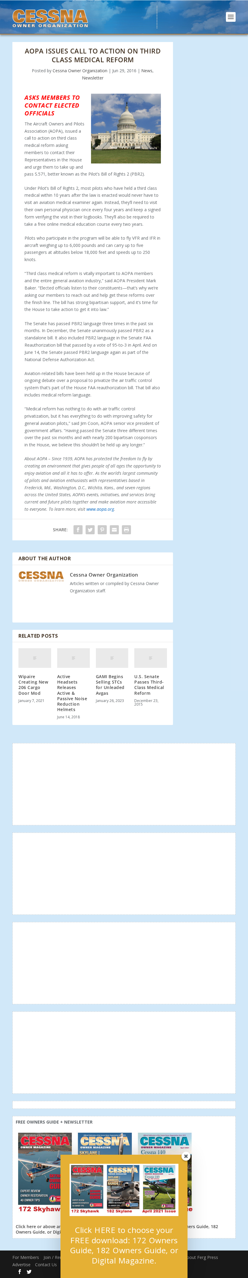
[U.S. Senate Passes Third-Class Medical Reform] (150, 658)
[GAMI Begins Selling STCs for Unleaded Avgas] (112, 658)
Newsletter (92, 78)
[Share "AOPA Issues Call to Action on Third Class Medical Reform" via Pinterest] (102, 530)
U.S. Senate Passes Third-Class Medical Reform (149, 685)
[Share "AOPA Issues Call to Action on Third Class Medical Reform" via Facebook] (78, 530)
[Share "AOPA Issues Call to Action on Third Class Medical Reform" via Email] (114, 530)
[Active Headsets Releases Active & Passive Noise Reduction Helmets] (73, 658)
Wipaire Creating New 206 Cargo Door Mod (33, 685)
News (146, 70)
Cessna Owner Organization (80, 70)
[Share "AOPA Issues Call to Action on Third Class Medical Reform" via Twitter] (90, 530)
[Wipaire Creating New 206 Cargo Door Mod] (34, 658)
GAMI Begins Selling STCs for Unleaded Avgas (110, 685)
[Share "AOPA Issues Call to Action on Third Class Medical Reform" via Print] (126, 530)
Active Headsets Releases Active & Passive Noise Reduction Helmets (72, 693)
